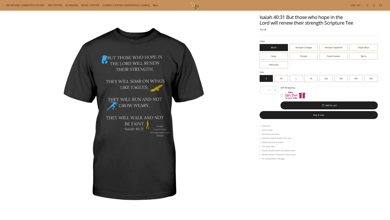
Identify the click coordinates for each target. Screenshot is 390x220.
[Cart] (380, 5)
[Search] (367, 5)
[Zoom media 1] (132, 115)
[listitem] (155, 5)
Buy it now (318, 115)
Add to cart (331, 105)
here (283, 159)
